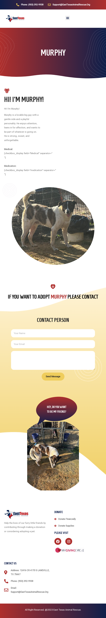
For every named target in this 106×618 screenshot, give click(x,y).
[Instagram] (68, 541)
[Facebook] (57, 541)
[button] (67, 18)
